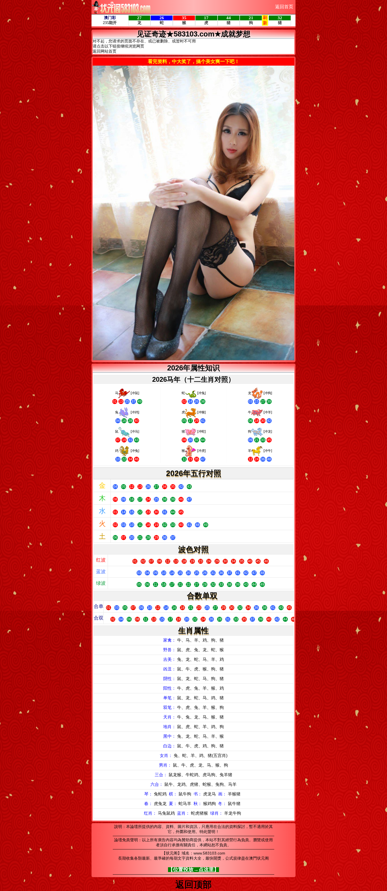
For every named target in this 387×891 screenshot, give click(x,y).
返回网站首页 (104, 51)
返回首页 (284, 6)
